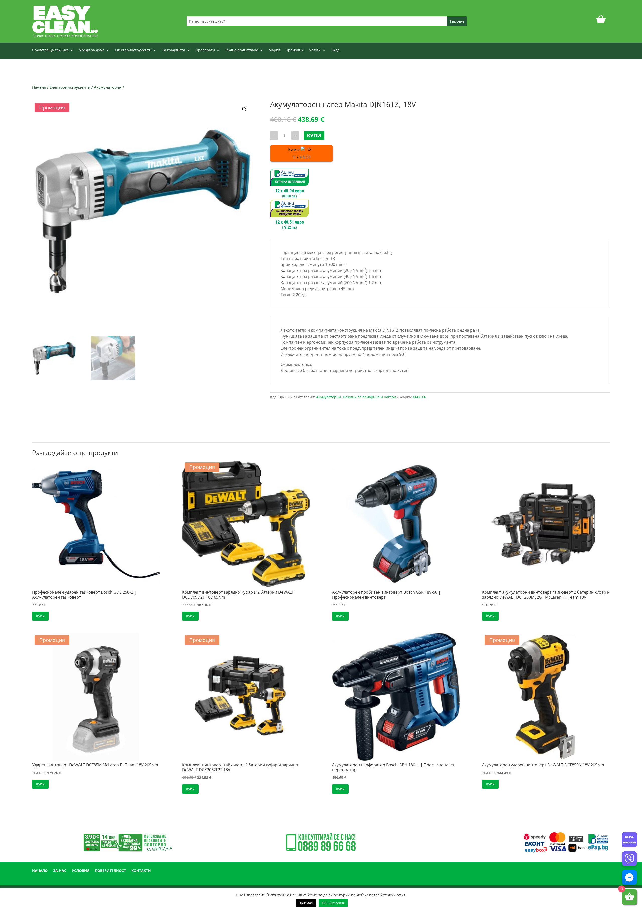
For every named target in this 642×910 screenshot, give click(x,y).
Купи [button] (40, 616)
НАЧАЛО (40, 871)
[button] (244, 109)
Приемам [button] (306, 903)
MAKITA (419, 397)
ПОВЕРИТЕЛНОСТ (110, 871)
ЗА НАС (59, 871)
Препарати (205, 50)
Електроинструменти (133, 50)
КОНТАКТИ (141, 871)
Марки (274, 50)
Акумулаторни (108, 87)
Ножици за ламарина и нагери (369, 397)
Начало (39, 87)
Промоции (295, 50)
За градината (173, 50)
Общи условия (333, 903)
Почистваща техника (50, 50)
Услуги (315, 50)
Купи (314, 135)
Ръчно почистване (241, 50)
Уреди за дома (91, 50)
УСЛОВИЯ (80, 871)
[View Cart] (601, 21)
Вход (335, 50)
